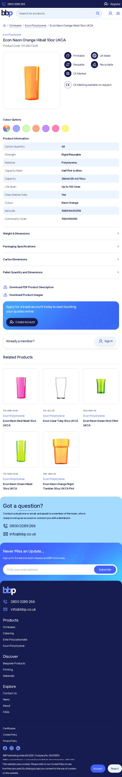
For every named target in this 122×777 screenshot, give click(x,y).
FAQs (6, 712)
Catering (8, 633)
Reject (115, 768)
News (6, 699)
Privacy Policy (10, 741)
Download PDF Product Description (32, 287)
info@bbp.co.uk (23, 534)
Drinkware (15, 25)
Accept (98, 768)
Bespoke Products (14, 663)
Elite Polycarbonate (15, 639)
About (6, 705)
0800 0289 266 (16, 4)
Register (115, 4)
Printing (8, 669)
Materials (8, 676)
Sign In (109, 341)
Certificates (9, 728)
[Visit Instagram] (12, 748)
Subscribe (105, 570)
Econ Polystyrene (35, 25)
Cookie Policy (58, 764)
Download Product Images (26, 295)
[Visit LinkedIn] (18, 748)
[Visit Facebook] (5, 748)
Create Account (25, 322)
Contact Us (10, 693)
